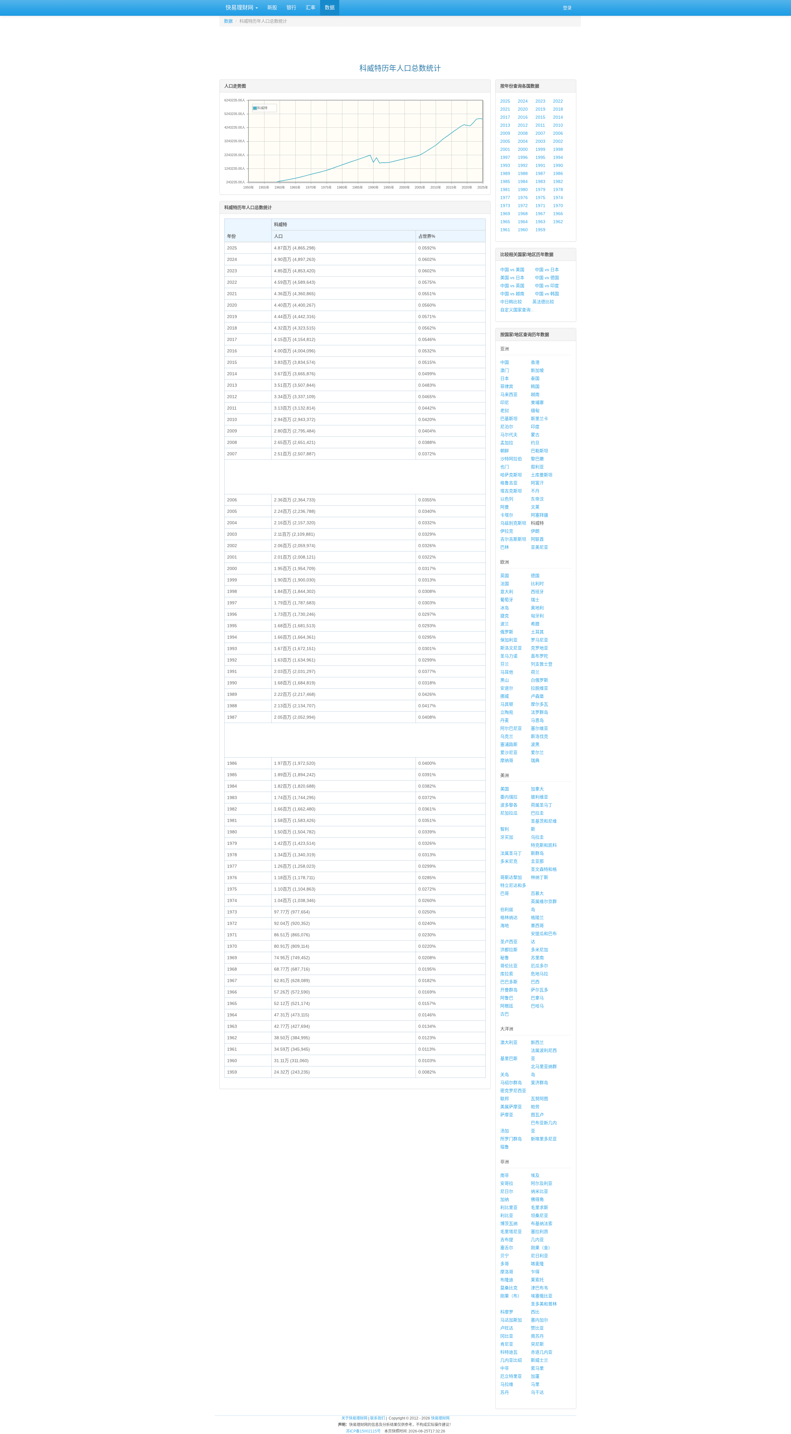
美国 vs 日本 (512, 277)
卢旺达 (506, 1327)
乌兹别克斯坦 (513, 523)
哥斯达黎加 (511, 877)
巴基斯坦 (509, 418)
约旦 (535, 442)
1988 (523, 173)
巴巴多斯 (509, 981)
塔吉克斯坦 (511, 490)
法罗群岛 (539, 712)
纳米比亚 (539, 1191)
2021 (505, 109)
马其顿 (506, 704)
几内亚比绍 (511, 1360)
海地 (504, 925)
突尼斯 (537, 1344)
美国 (504, 788)
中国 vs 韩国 (547, 293)
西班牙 (537, 591)
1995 (540, 157)
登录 (567, 7)
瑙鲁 (504, 1146)
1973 (505, 205)
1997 (505, 157)
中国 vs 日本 (547, 269)
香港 (535, 362)
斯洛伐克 (539, 736)
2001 (505, 149)
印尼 (504, 402)
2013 (505, 125)
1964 (523, 221)
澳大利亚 (509, 1042)
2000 (523, 149)
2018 (558, 109)
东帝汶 (537, 498)
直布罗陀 (539, 655)
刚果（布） (511, 1295)
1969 (505, 213)
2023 (540, 101)
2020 (523, 109)
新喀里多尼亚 (544, 1138)
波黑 (535, 744)
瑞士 (535, 599)
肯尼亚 (506, 1344)
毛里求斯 (539, 1207)
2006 (558, 133)
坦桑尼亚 (539, 1215)
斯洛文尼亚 (511, 647)
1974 (558, 197)
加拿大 (537, 788)
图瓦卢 (537, 1114)
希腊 (535, 623)
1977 (505, 197)
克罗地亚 (539, 647)
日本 (504, 378)
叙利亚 (537, 466)
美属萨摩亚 (511, 1106)
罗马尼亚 (539, 639)
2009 (505, 133)
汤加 (504, 1130)
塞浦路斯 (509, 744)
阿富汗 (537, 482)
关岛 (504, 1074)
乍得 (535, 1271)
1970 (558, 205)
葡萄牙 (506, 599)
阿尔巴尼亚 (511, 728)
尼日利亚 (539, 1255)
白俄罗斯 (539, 680)
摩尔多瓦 (539, 704)
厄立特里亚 (511, 1376)
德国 (535, 575)
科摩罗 (506, 1311)
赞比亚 (537, 1327)
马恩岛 (537, 720)
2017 (505, 117)
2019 (540, 109)
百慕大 (537, 893)
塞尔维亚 (539, 728)
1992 (523, 165)
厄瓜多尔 (539, 965)
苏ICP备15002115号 (363, 1431)
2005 (505, 141)
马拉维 (506, 1384)
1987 (540, 173)
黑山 (504, 680)
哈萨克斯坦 (511, 474)
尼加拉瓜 (509, 813)
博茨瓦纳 (509, 1223)
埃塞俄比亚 (541, 1295)
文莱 (535, 506)
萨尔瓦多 (539, 989)
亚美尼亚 (539, 547)
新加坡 (537, 370)
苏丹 (504, 1392)
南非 (504, 1175)
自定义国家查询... (517, 309)
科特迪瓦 (509, 1352)
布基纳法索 (541, 1223)
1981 (505, 189)
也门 (504, 466)
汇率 (310, 7)
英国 (504, 575)
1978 (558, 189)
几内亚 (537, 1239)
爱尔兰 (537, 752)
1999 (540, 149)
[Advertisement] (400, 42)
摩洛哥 (506, 1271)
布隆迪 (506, 1279)
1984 (523, 181)
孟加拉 (506, 442)
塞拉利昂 (539, 1231)
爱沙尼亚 (509, 752)
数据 (330, 7)
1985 (505, 181)
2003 (540, 141)
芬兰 (504, 664)
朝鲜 (504, 450)
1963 (540, 221)
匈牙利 (537, 615)
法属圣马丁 (511, 853)
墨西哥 (537, 925)
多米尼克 (509, 861)
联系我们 (377, 1418)
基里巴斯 (509, 1058)
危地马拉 (539, 973)
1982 (558, 181)
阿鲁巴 (506, 997)
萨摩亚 (506, 1114)
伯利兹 (506, 909)
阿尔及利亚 (541, 1183)
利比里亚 (509, 1207)
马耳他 (506, 672)
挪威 (504, 696)
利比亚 (506, 1215)
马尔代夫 (509, 434)
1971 (540, 205)
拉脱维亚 (539, 688)
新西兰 (537, 1042)
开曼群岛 (509, 989)
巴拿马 (537, 997)
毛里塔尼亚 (511, 1231)
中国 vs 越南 (512, 293)
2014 (558, 117)
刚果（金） (541, 1247)
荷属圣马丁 (541, 804)
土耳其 (537, 631)
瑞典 (535, 760)
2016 (523, 117)
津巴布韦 (539, 1287)
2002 (558, 141)
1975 (540, 197)
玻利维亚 (539, 796)
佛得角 (537, 1199)
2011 (540, 125)
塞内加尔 (539, 1319)
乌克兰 (506, 736)
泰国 (535, 378)
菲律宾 (506, 386)
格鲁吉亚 (509, 482)
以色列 (506, 498)
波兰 (504, 623)
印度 (535, 426)
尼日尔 (506, 1191)
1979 (540, 189)
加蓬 (535, 1376)
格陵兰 (537, 917)
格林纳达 (509, 917)
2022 (558, 101)
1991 (540, 165)
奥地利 (537, 607)
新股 (272, 7)
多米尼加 (539, 949)
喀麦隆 (537, 1263)
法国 (504, 583)
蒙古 (535, 434)
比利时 (537, 583)
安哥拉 (506, 1183)
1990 (558, 165)
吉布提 (506, 1239)
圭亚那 (537, 861)
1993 (505, 165)
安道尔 (506, 688)
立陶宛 (506, 712)
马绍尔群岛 (511, 1082)
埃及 (535, 1175)
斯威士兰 (539, 1360)
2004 (523, 141)
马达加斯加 (511, 1319)
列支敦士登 (541, 664)
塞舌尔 (506, 1247)
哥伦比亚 (509, 965)
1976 (523, 197)
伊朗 (535, 531)
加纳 (504, 1199)
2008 (523, 133)
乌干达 (537, 1392)
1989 (505, 173)
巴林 (504, 547)
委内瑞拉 (509, 796)
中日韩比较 (511, 301)
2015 (540, 117)
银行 (291, 7)
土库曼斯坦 (541, 474)
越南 (535, 394)
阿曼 (504, 506)
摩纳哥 (506, 760)
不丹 (535, 490)
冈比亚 (506, 1336)
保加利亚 (509, 639)
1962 (558, 221)
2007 (540, 133)
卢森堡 (537, 696)
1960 (523, 229)
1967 (540, 213)
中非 (504, 1368)
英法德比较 (543, 301)
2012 (523, 125)
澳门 (504, 370)
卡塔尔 (506, 515)
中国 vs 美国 (512, 269)
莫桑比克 (509, 1287)
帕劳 (535, 1106)
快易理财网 (239, 8)
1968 (523, 213)
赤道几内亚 (541, 1352)
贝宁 (504, 1255)
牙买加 (506, 837)
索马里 (537, 1368)
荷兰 (535, 672)
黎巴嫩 (537, 458)
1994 (558, 157)
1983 (540, 181)
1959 (540, 229)
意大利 (506, 591)
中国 (504, 362)
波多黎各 (509, 804)
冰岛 (504, 607)
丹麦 (504, 720)
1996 (523, 157)
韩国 (535, 386)
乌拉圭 (537, 837)
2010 (558, 125)
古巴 (504, 1013)
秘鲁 (504, 957)
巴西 (535, 981)
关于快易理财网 (354, 1418)
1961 (505, 229)
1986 (558, 173)
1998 (558, 149)
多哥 (504, 1263)
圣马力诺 (509, 655)
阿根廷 (506, 1005)
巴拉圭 (537, 813)
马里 (535, 1384)
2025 (505, 101)
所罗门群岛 (511, 1138)
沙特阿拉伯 (511, 458)
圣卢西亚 (509, 941)
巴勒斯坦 (539, 450)
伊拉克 (506, 531)
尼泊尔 (506, 426)
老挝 (504, 410)
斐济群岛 (539, 1082)
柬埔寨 (537, 402)
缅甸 (535, 410)
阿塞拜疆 (539, 515)
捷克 (504, 615)
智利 (504, 829)
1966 (558, 213)
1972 (523, 205)
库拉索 (506, 973)
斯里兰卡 (539, 418)
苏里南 (537, 957)
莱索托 (537, 1279)
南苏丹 (537, 1336)
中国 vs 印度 (547, 285)
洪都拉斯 (509, 949)
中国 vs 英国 (512, 285)
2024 (523, 101)
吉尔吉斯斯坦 (513, 539)
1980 (523, 189)
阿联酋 (537, 539)
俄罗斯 (506, 631)
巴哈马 (537, 1005)
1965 (505, 221)
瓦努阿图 (539, 1098)
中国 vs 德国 (547, 277)
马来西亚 (509, 394)
